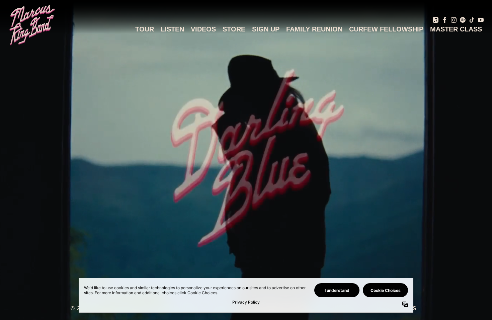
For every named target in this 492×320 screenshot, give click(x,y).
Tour (144, 29)
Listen (172, 29)
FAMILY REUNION (314, 29)
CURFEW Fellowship (386, 29)
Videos (203, 29)
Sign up (265, 29)
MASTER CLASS (456, 29)
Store (234, 29)
